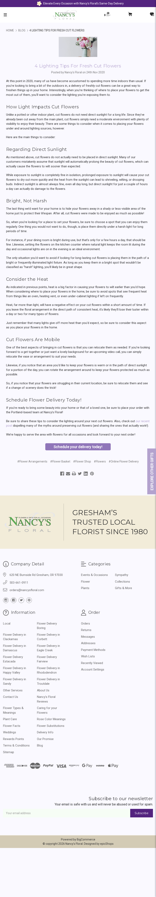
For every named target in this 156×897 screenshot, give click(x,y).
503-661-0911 (19, 582)
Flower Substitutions (50, 726)
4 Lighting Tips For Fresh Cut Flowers (78, 66)
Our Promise (45, 739)
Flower (85, 581)
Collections (122, 581)
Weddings (9, 732)
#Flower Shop (82, 461)
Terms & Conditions (16, 745)
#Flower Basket (60, 461)
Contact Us (10, 697)
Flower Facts (11, 726)
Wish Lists (88, 656)
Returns (86, 630)
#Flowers (100, 461)
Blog (40, 745)
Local (6, 623)
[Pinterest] (92, 473)
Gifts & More (123, 588)
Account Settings (92, 669)
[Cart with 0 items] (130, 15)
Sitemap (8, 752)
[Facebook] (62, 473)
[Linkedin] (86, 473)
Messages (88, 637)
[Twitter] (80, 473)
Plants (85, 588)
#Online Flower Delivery (124, 461)
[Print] (74, 473)
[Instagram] (6, 600)
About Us (43, 690)
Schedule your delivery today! (78, 447)
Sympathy (121, 575)
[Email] (68, 473)
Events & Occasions (94, 575)
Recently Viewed (92, 663)
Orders (85, 623)
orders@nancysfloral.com (27, 590)
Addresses (88, 643)
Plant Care (10, 719)
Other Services (13, 690)
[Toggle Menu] (5, 15)
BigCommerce (86, 839)
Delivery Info (45, 732)
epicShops (107, 843)
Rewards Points (13, 739)
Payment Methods (93, 650)
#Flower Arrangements (32, 461)
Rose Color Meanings (51, 719)
